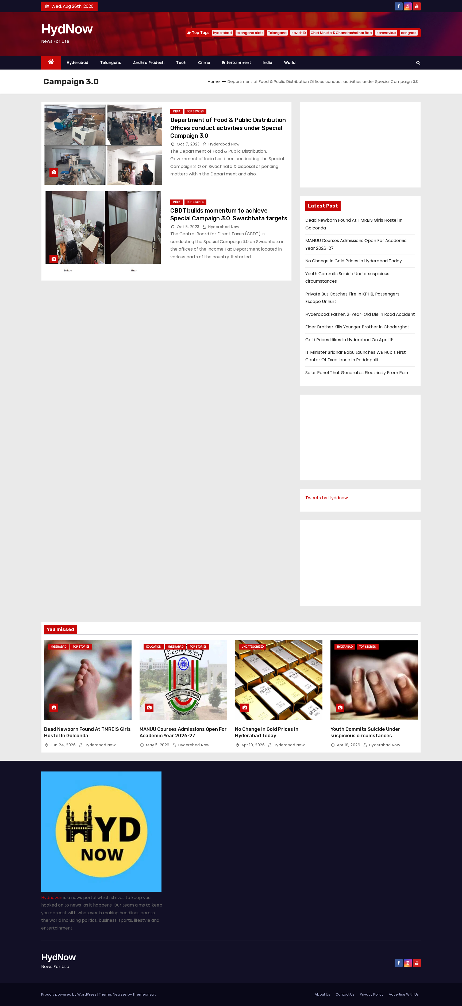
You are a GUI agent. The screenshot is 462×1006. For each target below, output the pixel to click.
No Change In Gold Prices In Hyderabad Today (353, 261)
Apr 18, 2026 (348, 745)
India (267, 62)
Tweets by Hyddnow (326, 498)
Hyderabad (77, 62)
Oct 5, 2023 (188, 226)
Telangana (277, 32)
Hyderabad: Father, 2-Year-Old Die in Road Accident (360, 314)
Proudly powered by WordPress (69, 994)
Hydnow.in (51, 897)
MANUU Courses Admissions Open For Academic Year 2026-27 (183, 732)
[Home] (51, 63)
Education (153, 647)
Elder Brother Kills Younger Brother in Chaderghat (357, 327)
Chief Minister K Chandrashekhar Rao (341, 32)
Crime (204, 62)
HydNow (66, 28)
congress (409, 32)
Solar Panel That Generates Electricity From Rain (356, 373)
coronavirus (386, 32)
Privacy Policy (371, 994)
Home (214, 81)
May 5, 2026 (158, 745)
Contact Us (345, 994)
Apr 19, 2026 (253, 745)
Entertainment (236, 62)
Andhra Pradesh (148, 62)
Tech (181, 62)
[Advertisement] (360, 144)
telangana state (250, 32)
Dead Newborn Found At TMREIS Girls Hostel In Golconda (87, 732)
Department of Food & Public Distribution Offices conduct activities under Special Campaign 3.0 (228, 127)
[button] (418, 63)
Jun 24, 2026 (63, 745)
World (290, 62)
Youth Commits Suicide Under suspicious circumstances (365, 732)
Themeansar (144, 994)
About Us (322, 994)
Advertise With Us (404, 994)
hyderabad (222, 32)
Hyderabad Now (223, 144)
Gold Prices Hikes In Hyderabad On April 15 (349, 340)
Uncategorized (253, 647)
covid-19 (298, 32)
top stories (195, 111)
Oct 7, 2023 (188, 144)
